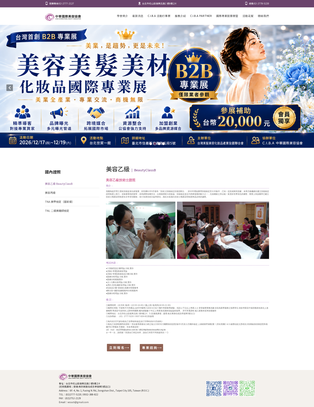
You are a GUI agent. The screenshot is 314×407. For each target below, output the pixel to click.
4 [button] (163, 143)
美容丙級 (50, 193)
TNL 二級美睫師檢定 (57, 211)
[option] (157, 86)
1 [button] (150, 143)
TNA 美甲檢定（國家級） (59, 202)
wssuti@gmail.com (78, 402)
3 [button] (159, 143)
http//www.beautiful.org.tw (154, 330)
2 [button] (154, 143)
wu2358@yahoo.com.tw (127, 330)
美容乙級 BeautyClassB (59, 184)
